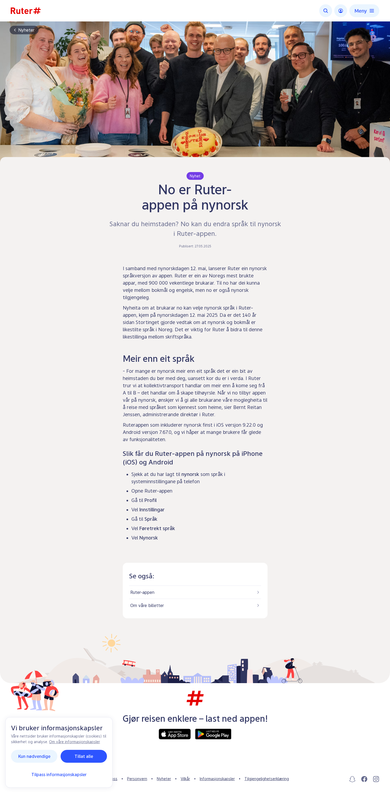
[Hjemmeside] (25, 10)
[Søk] (325, 10)
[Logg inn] (340, 10)
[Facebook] (364, 779)
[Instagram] (376, 779)
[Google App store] (213, 734)
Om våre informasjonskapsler (74, 741)
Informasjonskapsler (217, 778)
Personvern (137, 778)
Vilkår (185, 778)
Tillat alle (84, 756)
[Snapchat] (352, 779)
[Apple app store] (175, 734)
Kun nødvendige (34, 756)
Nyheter (26, 30)
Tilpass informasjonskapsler (59, 774)
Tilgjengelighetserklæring (266, 778)
